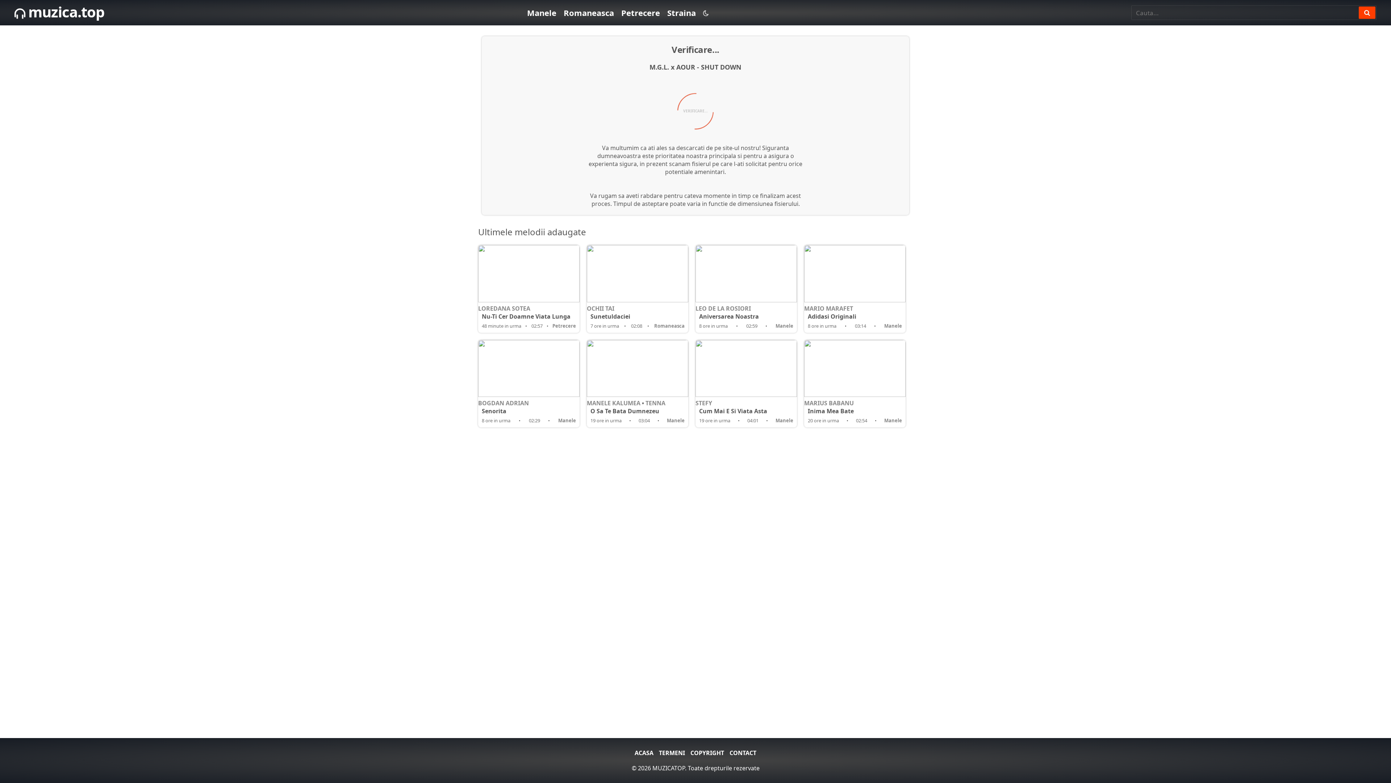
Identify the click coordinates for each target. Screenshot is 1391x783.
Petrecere (640, 12)
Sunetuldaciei (610, 316)
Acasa (644, 753)
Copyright (707, 753)
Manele (541, 12)
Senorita (494, 411)
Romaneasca (589, 12)
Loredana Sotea (504, 308)
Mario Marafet (828, 308)
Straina (681, 12)
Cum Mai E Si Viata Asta (733, 411)
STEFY (704, 403)
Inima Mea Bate (831, 411)
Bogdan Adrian (503, 403)
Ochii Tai (600, 308)
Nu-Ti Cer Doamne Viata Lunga (526, 316)
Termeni (672, 753)
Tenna (655, 403)
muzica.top (64, 12)
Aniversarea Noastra (729, 316)
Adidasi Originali (832, 316)
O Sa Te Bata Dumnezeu (624, 411)
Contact (743, 753)
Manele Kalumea (613, 403)
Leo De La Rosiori (723, 308)
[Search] (1367, 13)
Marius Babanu (829, 403)
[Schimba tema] (706, 12)
